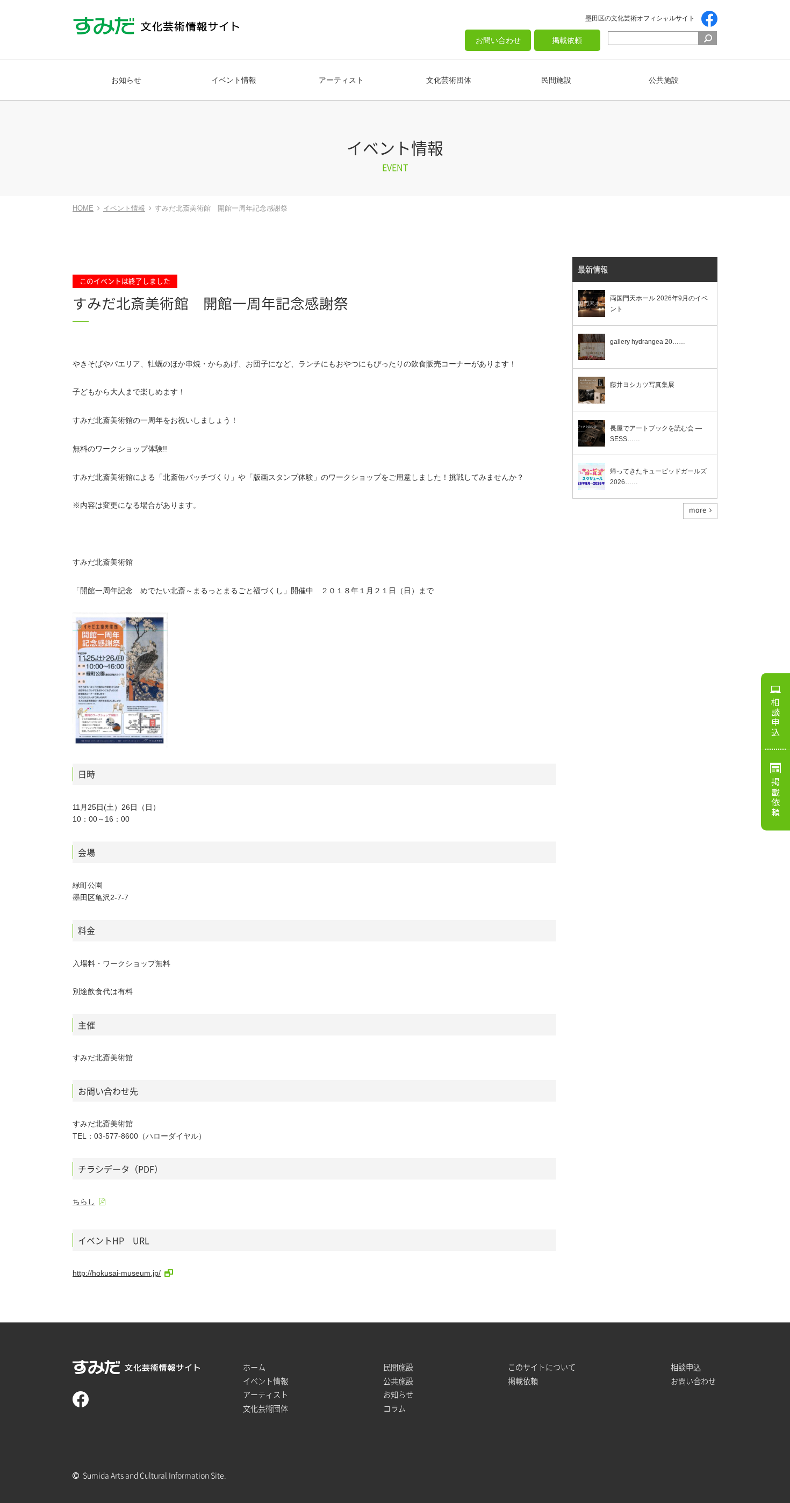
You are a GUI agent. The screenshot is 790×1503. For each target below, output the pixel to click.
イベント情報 (233, 80)
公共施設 (664, 80)
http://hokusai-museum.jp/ (117, 1273)
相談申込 (775, 717)
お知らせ (126, 80)
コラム (394, 1408)
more (697, 510)
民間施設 (556, 80)
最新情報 (593, 269)
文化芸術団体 (448, 80)
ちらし (84, 1201)
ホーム (254, 1367)
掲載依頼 (567, 40)
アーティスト (341, 80)
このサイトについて (542, 1367)
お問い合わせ (498, 40)
